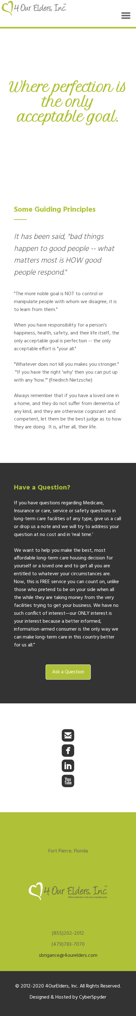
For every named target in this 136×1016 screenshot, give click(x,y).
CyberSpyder (92, 997)
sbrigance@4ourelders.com (68, 955)
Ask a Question (68, 672)
